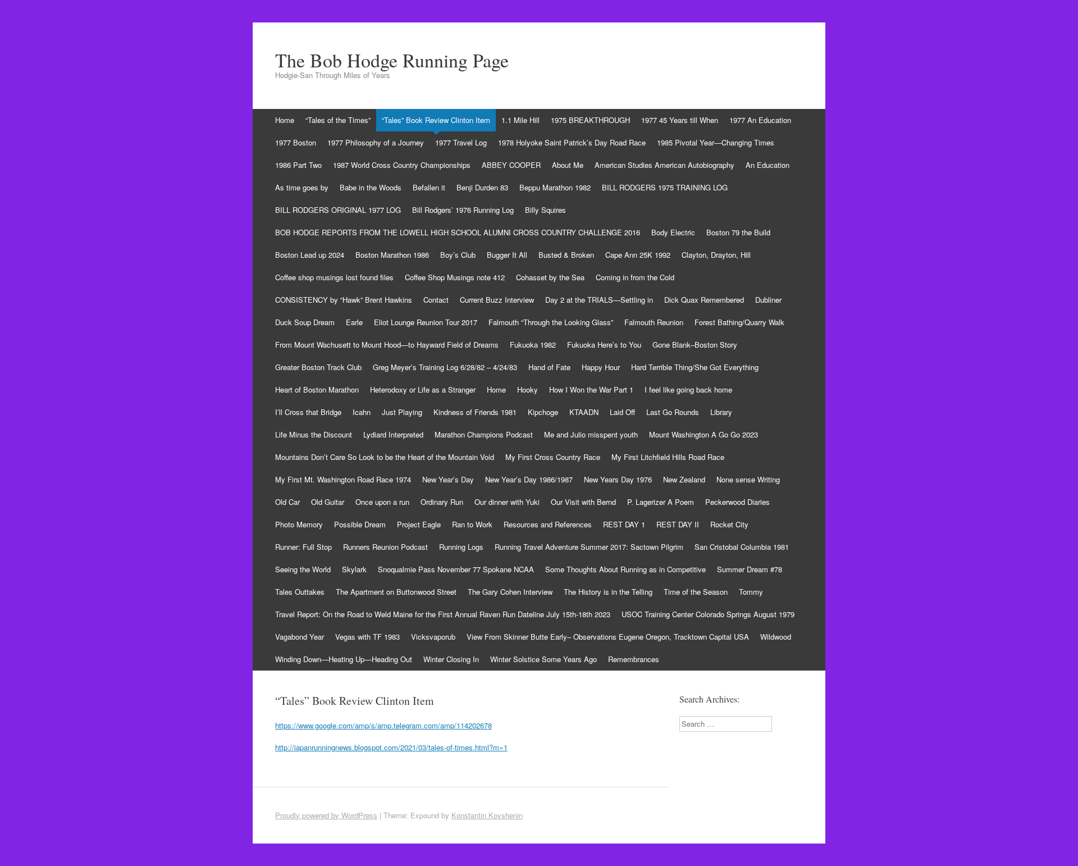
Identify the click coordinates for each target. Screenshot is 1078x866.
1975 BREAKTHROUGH (590, 120)
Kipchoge (543, 412)
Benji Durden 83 (482, 187)
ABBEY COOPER (511, 164)
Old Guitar (327, 501)
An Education (767, 164)
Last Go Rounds (672, 412)
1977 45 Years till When (679, 120)
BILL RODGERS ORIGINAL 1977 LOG (338, 209)
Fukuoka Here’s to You (604, 344)
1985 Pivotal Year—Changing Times (715, 142)
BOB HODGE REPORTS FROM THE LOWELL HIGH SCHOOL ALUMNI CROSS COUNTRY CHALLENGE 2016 (457, 232)
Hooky (527, 389)
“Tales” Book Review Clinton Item (436, 120)
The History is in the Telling (608, 591)
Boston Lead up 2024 (309, 254)
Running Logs (461, 546)
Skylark (354, 569)
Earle (354, 322)
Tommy (751, 591)
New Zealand (684, 479)
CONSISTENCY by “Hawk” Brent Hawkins (343, 299)
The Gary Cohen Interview (510, 591)
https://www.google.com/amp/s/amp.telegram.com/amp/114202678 (383, 725)
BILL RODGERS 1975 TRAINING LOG (665, 187)
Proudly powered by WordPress (326, 815)
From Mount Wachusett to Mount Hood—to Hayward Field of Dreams (387, 344)
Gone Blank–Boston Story (694, 344)
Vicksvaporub (433, 636)
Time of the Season (696, 591)
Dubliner (768, 299)
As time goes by (301, 187)
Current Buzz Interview (497, 299)
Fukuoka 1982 (533, 344)
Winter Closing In (451, 659)
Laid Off (622, 412)
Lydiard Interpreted (393, 434)
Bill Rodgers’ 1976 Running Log (463, 209)
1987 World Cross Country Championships (402, 164)
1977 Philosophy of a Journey (375, 142)
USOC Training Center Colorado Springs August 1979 (708, 614)
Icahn (362, 412)
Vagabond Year (299, 636)
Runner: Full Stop (303, 546)
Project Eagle (419, 524)
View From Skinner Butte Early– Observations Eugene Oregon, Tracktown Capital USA (608, 636)
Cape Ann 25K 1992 (637, 254)
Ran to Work (472, 524)
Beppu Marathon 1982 (555, 187)
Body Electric (673, 232)
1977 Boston (295, 142)
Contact (436, 299)
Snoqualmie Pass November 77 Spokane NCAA (456, 569)
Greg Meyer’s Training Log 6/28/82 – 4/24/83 (445, 367)
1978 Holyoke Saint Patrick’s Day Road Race (572, 142)
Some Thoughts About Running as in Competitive (625, 569)
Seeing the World (303, 569)
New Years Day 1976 (618, 479)
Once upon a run (382, 501)
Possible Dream (360, 524)
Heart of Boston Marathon (317, 389)
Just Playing (402, 412)
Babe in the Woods (370, 187)
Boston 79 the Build (738, 232)
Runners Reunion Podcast (385, 546)
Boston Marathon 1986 (392, 254)
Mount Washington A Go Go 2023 (703, 434)
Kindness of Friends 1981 (475, 412)
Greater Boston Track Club (318, 367)
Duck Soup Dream (305, 322)
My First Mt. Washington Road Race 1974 (343, 479)
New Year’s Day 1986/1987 (529, 479)
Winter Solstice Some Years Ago (543, 659)
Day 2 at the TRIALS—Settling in (599, 299)
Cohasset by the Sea (550, 277)
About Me (567, 164)
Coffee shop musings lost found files (334, 277)
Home (284, 120)
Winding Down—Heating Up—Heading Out (343, 659)
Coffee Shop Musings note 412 (455, 277)
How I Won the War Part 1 (591, 389)
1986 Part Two (298, 164)
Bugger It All (507, 254)
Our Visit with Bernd (583, 501)
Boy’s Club (458, 254)
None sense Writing (748, 479)
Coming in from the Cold (635, 277)
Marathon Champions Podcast (484, 434)
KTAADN (584, 412)
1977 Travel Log (461, 142)
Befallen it (429, 187)
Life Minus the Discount (313, 434)
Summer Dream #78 (749, 569)
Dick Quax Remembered (704, 299)
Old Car (287, 501)
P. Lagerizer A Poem (660, 501)
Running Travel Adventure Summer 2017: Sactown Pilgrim (589, 546)
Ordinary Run (442, 501)
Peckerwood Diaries (737, 501)
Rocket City (729, 524)
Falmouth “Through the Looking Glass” (550, 322)
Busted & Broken (566, 254)
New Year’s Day (448, 479)
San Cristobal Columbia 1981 (742, 546)
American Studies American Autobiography (664, 164)
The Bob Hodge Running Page (392, 60)
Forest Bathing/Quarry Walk (739, 322)
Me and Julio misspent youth (591, 434)
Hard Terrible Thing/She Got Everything (695, 367)
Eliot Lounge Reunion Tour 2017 (425, 322)
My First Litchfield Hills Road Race (667, 457)
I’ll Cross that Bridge (308, 412)
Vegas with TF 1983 (367, 636)
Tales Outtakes (300, 591)
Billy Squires (545, 209)
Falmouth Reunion (653, 322)
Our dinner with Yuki (507, 501)
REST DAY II (677, 524)
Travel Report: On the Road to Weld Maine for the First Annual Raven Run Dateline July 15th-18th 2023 (442, 614)
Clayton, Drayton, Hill (716, 254)
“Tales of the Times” (338, 120)
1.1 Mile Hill (520, 120)
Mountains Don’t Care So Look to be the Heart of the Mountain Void (384, 457)
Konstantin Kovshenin (487, 815)
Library (721, 412)
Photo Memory (299, 524)
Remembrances (633, 659)
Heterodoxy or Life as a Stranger (423, 389)
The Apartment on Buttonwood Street (396, 591)
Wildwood (775, 636)
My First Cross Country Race (552, 457)
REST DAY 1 (624, 524)
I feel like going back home (688, 389)
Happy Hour (601, 367)
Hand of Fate (549, 367)
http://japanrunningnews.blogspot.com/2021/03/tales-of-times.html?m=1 (391, 747)
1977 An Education (760, 120)
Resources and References (548, 524)
